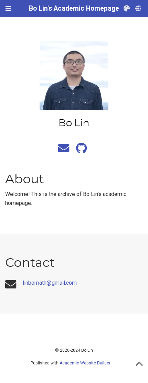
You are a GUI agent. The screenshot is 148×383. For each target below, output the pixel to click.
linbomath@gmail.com (50, 283)
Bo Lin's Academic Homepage (74, 8)
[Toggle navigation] (8, 8)
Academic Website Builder (85, 363)
